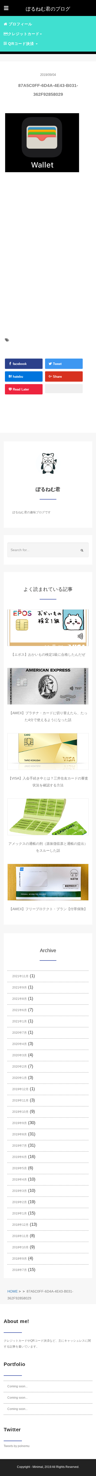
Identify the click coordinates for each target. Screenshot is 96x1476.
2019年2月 (19, 1202)
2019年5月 (19, 1168)
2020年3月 (19, 1055)
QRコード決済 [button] (21, 44)
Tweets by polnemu (17, 1446)
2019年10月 (20, 1112)
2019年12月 (20, 1089)
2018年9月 (19, 1258)
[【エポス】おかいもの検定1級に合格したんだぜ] (48, 627)
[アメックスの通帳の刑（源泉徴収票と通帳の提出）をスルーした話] (48, 816)
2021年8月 (19, 999)
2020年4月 (19, 1044)
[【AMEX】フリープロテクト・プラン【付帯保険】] (48, 882)
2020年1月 (19, 1078)
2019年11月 (20, 1100)
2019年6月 (19, 1157)
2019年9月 (19, 1123)
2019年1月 (19, 1213)
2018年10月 (20, 1247)
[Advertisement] (41, 229)
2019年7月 (19, 1145)
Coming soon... (17, 1386)
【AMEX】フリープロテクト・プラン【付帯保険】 (48, 909)
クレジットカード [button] (23, 34)
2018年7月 (19, 1270)
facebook (19, 364)
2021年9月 (19, 987)
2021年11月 (20, 976)
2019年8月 (19, 1134)
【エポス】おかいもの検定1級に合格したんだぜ (48, 654)
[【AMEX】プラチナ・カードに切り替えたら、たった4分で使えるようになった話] (48, 686)
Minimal (37, 1467)
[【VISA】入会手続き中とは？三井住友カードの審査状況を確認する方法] (48, 751)
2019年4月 (19, 1179)
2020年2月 (19, 1066)
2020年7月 (19, 1032)
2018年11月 (20, 1236)
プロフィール (19, 24)
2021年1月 (19, 1021)
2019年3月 (19, 1191)
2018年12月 (20, 1224)
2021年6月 (19, 1010)
